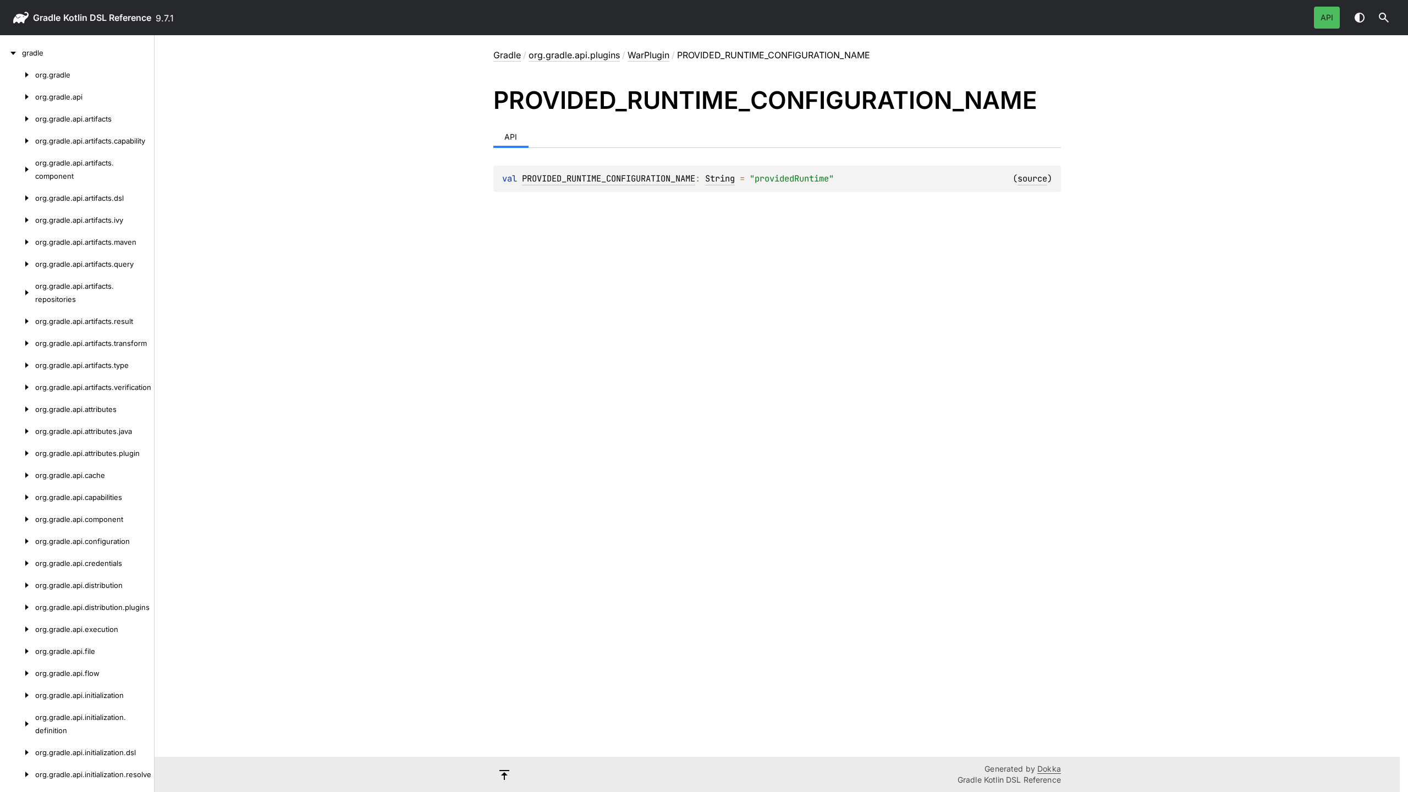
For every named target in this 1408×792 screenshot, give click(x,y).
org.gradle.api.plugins (574, 55)
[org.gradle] (17, 75)
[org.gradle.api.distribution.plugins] (17, 607)
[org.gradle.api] (17, 97)
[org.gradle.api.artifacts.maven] (17, 242)
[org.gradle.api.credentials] (17, 563)
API (1327, 17)
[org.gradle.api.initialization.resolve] (17, 774)
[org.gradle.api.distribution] (17, 585)
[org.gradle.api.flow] (17, 673)
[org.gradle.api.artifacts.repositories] (17, 292)
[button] (1384, 18)
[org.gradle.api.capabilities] (17, 497)
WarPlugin (648, 55)
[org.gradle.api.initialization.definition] (17, 723)
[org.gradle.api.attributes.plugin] (17, 453)
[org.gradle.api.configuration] (17, 541)
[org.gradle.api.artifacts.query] (17, 264)
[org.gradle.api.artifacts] (17, 119)
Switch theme (1360, 18)
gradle (47, 17)
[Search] (1384, 18)
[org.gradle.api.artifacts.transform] (17, 343)
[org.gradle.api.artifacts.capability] (17, 141)
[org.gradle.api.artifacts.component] (17, 169)
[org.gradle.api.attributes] (17, 409)
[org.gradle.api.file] (17, 651)
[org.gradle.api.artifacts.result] (17, 321)
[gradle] (11, 53)
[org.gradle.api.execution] (17, 629)
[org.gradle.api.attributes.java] (17, 431)
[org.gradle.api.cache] (17, 475)
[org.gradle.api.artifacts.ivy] (17, 220)
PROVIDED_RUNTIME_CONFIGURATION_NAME (608, 178)
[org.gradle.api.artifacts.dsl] (17, 198)
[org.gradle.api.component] (17, 519)
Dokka (1049, 768)
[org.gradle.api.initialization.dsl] (17, 752)
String (720, 178)
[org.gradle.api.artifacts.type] (17, 365)
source (1032, 178)
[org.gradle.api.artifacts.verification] (17, 387)
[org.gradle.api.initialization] (17, 695)
